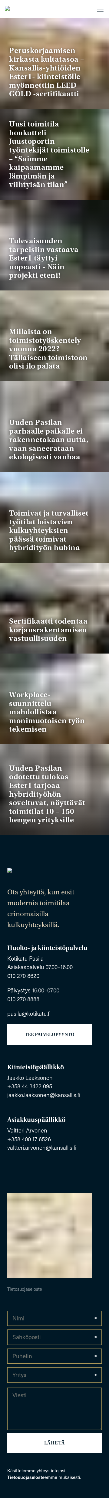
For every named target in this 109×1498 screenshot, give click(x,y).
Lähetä (54, 1443)
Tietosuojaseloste (24, 1289)
